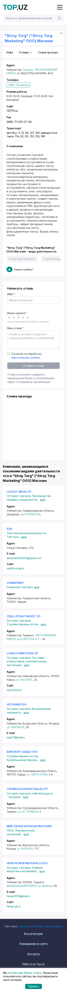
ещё (42, 499)
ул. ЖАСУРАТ (24, 679)
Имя (11, 294)
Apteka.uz (25, 926)
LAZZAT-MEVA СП (19, 491)
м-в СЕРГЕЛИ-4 (26, 639)
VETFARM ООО (16, 704)
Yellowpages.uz (53, 926)
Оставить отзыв (33, 365)
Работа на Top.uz (33, 964)
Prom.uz (37, 926)
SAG (9, 528)
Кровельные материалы (23, 759)
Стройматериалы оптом (23, 624)
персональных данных (25, 357)
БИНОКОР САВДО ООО (22, 751)
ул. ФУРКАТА (25, 848)
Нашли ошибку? (23, 269)
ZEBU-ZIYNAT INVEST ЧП (23, 616)
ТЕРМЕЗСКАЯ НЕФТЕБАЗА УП (27, 789)
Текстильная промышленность (27, 533)
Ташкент (28, 69)
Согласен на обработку (26, 355)
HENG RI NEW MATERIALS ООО (27, 863)
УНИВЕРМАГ (15, 582)
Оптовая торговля (19, 495)
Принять (33, 986)
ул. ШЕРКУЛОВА (37, 774)
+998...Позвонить (18, 85)
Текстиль (13, 536)
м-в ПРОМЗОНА (30, 514)
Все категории (33, 933)
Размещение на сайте (33, 943)
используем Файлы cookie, (25, 972)
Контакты (33, 954)
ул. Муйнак (45, 885)
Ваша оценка (17, 313)
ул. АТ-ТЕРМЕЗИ (28, 811)
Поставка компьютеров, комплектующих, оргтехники (27, 661)
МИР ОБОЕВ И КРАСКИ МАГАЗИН (29, 826)
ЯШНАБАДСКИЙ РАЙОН (22, 885)
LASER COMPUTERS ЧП (22, 653)
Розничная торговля (22, 258)
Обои (11, 830)
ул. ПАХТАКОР (15, 727)
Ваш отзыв (15, 328)
